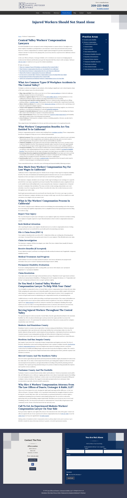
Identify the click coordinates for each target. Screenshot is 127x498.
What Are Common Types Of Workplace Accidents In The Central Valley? (39, 67)
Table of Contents (24, 65)
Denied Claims (88, 46)
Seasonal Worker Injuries (91, 59)
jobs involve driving (50, 104)
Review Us (32, 468)
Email (86, 448)
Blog (74, 13)
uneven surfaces (55, 93)
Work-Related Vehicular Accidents (94, 69)
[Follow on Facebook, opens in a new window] (32, 464)
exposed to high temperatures (58, 114)
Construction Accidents (91, 44)
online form (21, 416)
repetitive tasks (34, 102)
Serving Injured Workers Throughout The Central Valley (34, 76)
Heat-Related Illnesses (91, 51)
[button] (125, 488)
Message (68, 454)
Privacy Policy (57, 493)
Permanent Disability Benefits (93, 54)
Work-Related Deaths (90, 66)
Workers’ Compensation (90, 42)
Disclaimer (69, 472)
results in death (44, 158)
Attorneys (56, 13)
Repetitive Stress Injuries (91, 56)
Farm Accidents (89, 49)
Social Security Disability (90, 39)
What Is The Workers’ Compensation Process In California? (35, 73)
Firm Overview (46, 13)
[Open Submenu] (106, 40)
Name (67, 448)
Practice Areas (66, 13)
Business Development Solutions (70, 493)
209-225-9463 (100, 5)
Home (37, 13)
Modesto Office (32, 460)
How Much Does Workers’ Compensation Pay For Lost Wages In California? (39, 71)
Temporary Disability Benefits (92, 61)
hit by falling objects (52, 97)
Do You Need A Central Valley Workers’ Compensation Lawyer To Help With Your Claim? (43, 74)
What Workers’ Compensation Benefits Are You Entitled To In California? (39, 69)
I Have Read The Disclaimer (74, 474)
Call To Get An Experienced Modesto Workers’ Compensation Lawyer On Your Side (41, 78)
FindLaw (83, 493)
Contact (81, 13)
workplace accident (57, 132)
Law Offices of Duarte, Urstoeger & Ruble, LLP (59, 490)
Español (89, 13)
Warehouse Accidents (90, 64)
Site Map (50, 493)
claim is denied (30, 302)
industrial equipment (52, 109)
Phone (105, 448)
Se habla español (103, 9)
